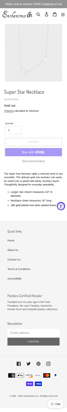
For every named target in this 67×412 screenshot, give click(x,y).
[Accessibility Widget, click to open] (61, 206)
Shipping (8, 110)
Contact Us (13, 259)
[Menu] (63, 14)
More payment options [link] (33, 161)
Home (11, 240)
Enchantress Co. (31, 396)
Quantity (9, 123)
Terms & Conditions (18, 269)
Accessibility (14, 278)
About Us (12, 249)
